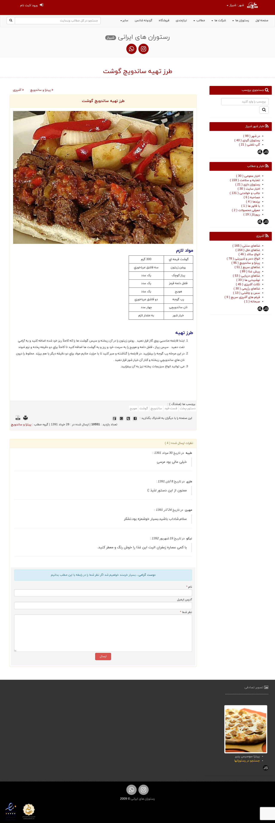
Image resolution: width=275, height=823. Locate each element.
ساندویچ (156, 408)
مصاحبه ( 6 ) (252, 197)
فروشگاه (164, 20)
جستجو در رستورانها (247, 761)
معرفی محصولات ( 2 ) (246, 210)
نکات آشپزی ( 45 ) (248, 284)
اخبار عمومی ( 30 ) (248, 176)
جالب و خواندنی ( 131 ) (245, 193)
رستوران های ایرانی (142, 799)
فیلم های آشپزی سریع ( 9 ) (242, 297)
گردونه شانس (143, 20)
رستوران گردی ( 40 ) (247, 140)
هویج (133, 408)
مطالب (200, 20)
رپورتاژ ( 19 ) (251, 215)
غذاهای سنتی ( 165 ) (246, 246)
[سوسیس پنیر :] (245, 729)
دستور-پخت (188, 408)
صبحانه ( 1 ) (252, 302)
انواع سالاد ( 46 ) (249, 254)
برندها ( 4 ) (253, 202)
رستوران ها (241, 20)
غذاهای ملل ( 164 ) (247, 250)
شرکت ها (220, 20)
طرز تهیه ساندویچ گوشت (103, 101)
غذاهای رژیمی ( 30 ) (247, 289)
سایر (125, 20)
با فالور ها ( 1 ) (250, 206)
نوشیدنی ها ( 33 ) (248, 280)
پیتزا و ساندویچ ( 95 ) (245, 263)
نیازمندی (181, 20)
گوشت (143, 408)
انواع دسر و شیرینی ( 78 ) (243, 259)
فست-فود (171, 408)
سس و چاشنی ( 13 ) (246, 293)
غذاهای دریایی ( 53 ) (246, 276)
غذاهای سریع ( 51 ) (247, 267)
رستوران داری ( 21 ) (247, 185)
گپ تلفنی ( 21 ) (249, 145)
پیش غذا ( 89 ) (250, 272)
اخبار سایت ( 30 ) (249, 189)
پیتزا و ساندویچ (41, 90)
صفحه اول (261, 20)
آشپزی (17, 90)
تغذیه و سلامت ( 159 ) (245, 180)
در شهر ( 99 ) (251, 136)
